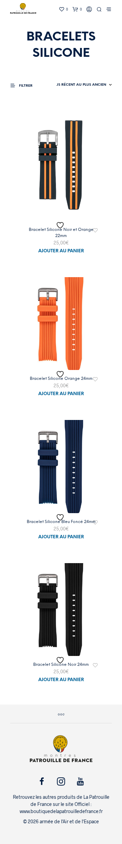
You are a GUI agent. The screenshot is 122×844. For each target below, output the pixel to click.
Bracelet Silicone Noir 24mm (61, 664)
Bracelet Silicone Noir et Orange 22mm (61, 232)
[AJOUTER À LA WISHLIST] (61, 225)
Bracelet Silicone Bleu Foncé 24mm (61, 522)
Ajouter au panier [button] (61, 251)
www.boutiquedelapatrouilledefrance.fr (61, 811)
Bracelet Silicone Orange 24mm (61, 378)
